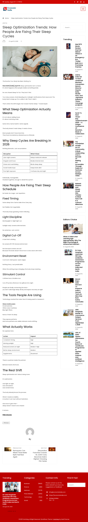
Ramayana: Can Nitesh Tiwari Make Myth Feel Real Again (20, 452)
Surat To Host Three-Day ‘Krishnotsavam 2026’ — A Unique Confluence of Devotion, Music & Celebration (81, 123)
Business (33, 483)
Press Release (33, 494)
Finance (33, 487)
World (33, 500)
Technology (33, 497)
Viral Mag (56, 519)
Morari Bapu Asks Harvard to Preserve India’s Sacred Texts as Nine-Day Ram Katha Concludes (79, 290)
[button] (8, 511)
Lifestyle (5, 23)
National (33, 490)
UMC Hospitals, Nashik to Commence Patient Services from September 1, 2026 (79, 317)
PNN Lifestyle (7, 415)
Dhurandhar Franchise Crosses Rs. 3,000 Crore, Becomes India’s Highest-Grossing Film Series (40, 454)
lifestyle (7, 423)
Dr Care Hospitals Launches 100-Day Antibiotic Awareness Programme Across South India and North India (79, 260)
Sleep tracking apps (9, 304)
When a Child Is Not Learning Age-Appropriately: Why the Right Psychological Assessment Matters (72, 240)
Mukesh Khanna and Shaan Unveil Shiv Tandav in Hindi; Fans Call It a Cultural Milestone (79, 194)
